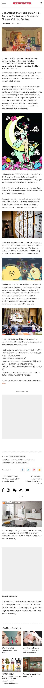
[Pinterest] (34, 470)
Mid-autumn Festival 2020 (13, 460)
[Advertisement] (22, 417)
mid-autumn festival (18, 457)
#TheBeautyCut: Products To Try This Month (9, 650)
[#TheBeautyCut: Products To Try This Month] (11, 638)
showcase (29, 460)
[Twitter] (28, 470)
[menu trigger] (4, 3)
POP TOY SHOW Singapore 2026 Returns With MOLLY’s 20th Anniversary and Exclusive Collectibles (11, 678)
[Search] (41, 3)
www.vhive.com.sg (9, 538)
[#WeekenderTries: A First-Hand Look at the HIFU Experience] (32, 638)
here (3, 383)
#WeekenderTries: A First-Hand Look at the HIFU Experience (32, 650)
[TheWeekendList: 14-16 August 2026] (32, 664)
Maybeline (6, 23)
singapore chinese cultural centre (15, 462)
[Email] (39, 470)
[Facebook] (22, 470)
